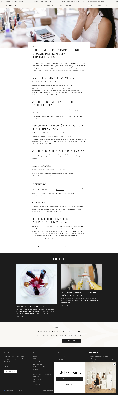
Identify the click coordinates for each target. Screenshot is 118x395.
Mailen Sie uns (62, 356)
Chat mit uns (61, 359)
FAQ (34, 359)
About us (68, 5)
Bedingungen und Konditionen (42, 367)
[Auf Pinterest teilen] (66, 246)
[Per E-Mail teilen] (79, 246)
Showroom (36, 384)
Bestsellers (50, 5)
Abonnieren (72, 340)
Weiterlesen (19, 316)
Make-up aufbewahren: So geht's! (30, 306)
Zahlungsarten (37, 364)
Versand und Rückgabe (39, 361)
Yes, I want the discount (69, 378)
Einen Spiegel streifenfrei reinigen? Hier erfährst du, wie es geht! (78, 294)
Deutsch (99, 5)
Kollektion (59, 5)
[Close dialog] (114, 364)
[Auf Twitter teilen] (52, 246)
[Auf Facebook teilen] (38, 246)
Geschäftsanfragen (38, 379)
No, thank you (69, 384)
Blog (34, 382)
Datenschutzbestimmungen (41, 372)
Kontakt (35, 369)
